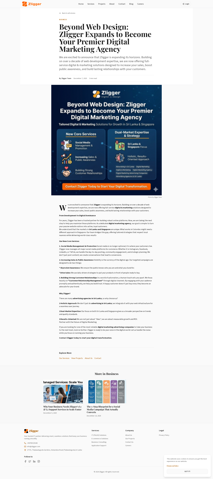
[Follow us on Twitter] (30, 461)
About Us (88, 358)
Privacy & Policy (172, 466)
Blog (131, 4)
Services (91, 4)
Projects (101, 4)
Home (81, 4)
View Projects (77, 358)
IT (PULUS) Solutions (99, 435)
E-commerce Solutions (100, 438)
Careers (140, 4)
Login (187, 4)
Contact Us (129, 442)
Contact (121, 4)
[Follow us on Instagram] (38, 461)
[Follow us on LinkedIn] (34, 461)
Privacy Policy (164, 435)
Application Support (99, 445)
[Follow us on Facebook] (25, 461)
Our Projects (130, 438)
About (112, 4)
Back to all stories (68, 13)
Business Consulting (99, 442)
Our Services (64, 358)
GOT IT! (187, 471)
